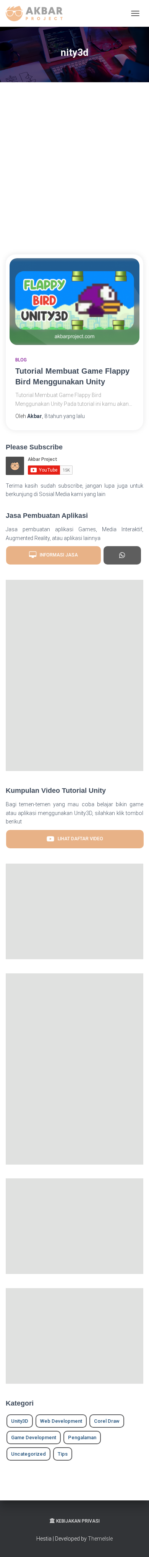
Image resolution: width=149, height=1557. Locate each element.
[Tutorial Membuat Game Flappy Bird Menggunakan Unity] (74, 301)
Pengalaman (82, 1437)
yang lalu (64, 416)
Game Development (33, 1437)
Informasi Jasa (57, 555)
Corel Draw (107, 1421)
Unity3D (19, 1421)
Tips (63, 1454)
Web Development (61, 1421)
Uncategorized (28, 1454)
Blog (21, 360)
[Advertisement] (74, 168)
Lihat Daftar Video (78, 838)
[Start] (122, 555)
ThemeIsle (100, 1539)
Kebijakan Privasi (78, 1521)
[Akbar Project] (37, 13)
